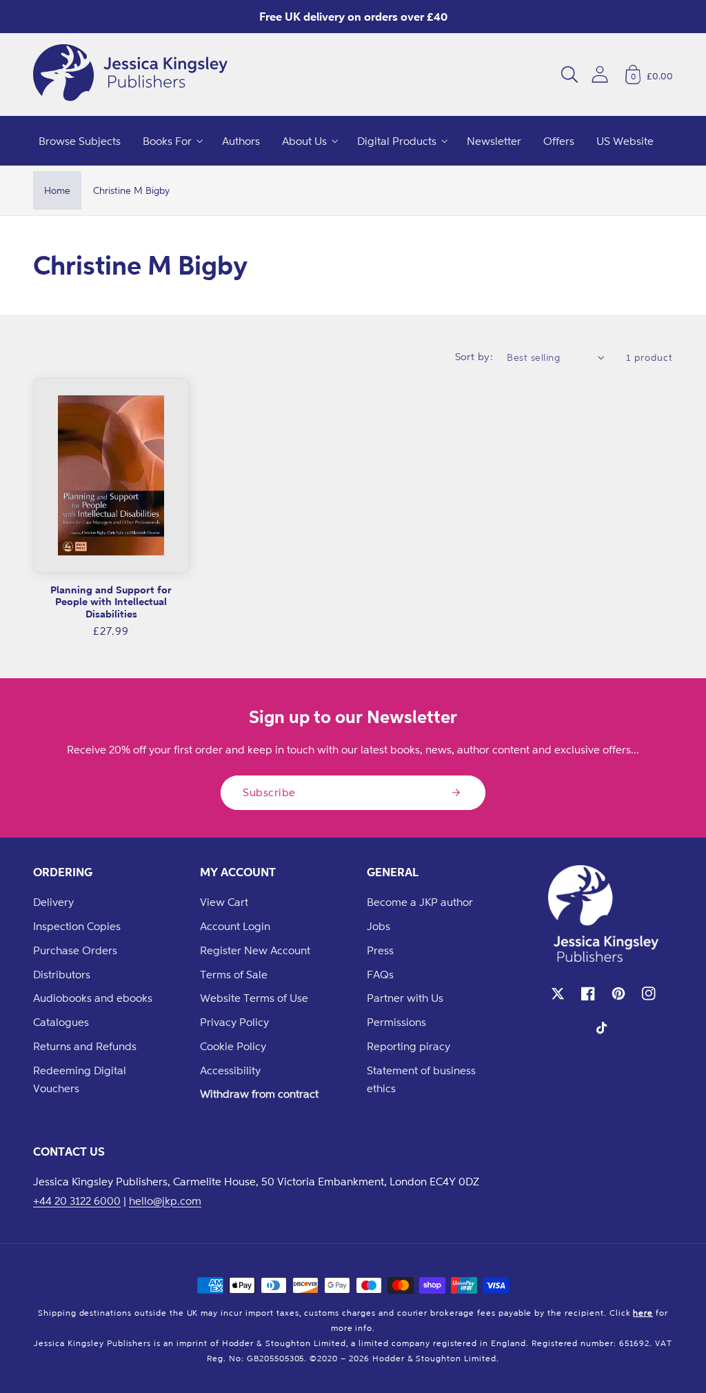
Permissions (396, 1022)
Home (57, 190)
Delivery (53, 902)
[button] (569, 74)
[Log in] (600, 74)
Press (380, 950)
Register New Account (255, 950)
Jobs (378, 926)
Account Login (235, 926)
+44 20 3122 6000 (77, 1200)
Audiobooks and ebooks (92, 997)
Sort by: (474, 356)
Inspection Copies (77, 926)
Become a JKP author (420, 902)
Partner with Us (405, 997)
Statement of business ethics (421, 1079)
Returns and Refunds (85, 1046)
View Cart (224, 902)
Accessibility (230, 1070)
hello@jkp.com (165, 1200)
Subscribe (269, 792)
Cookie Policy (233, 1046)
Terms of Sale (234, 974)
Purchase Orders (75, 950)
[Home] (130, 74)
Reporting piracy (408, 1046)
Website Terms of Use (254, 997)
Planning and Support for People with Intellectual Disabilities (111, 602)
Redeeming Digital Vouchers (79, 1079)
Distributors (61, 974)
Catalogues (61, 1022)
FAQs (380, 974)
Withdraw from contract (259, 1093)
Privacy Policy (234, 1022)
